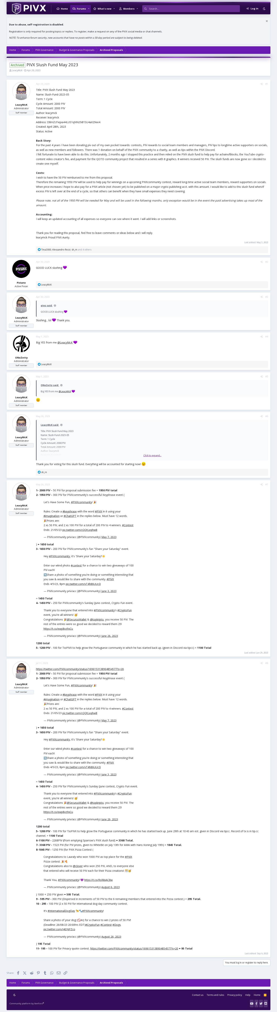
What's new (104, 8)
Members (129, 8)
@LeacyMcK (65, 342)
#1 (266, 83)
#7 (266, 484)
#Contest (127, 525)
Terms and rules (215, 995)
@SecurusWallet (76, 619)
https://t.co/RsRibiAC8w (98, 880)
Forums (81, 8)
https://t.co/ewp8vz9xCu (58, 628)
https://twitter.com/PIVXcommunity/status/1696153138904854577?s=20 (80, 669)
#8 (266, 663)
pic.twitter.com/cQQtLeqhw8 (79, 530)
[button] (89, 8)
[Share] (261, 84)
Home (64, 8)
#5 (266, 376)
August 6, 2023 (110, 887)
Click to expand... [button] (152, 455)
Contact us (197, 995)
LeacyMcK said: (50, 425)
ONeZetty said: (50, 385)
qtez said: (47, 305)
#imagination (52, 516)
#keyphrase (70, 511)
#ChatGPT (70, 516)
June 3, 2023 (108, 591)
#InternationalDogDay (61, 911)
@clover (78, 866)
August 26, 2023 (111, 936)
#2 (266, 261)
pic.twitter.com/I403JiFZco (59, 929)
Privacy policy (234, 995)
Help (247, 995)
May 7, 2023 (108, 537)
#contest (76, 565)
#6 (266, 416)
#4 (266, 336)
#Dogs (116, 925)
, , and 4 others (66, 249)
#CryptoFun (124, 610)
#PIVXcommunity (81, 502)
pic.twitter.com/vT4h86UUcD (83, 584)
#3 (266, 296)
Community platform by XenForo (26, 1003)
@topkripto (97, 619)
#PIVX (98, 511)
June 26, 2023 (109, 636)
